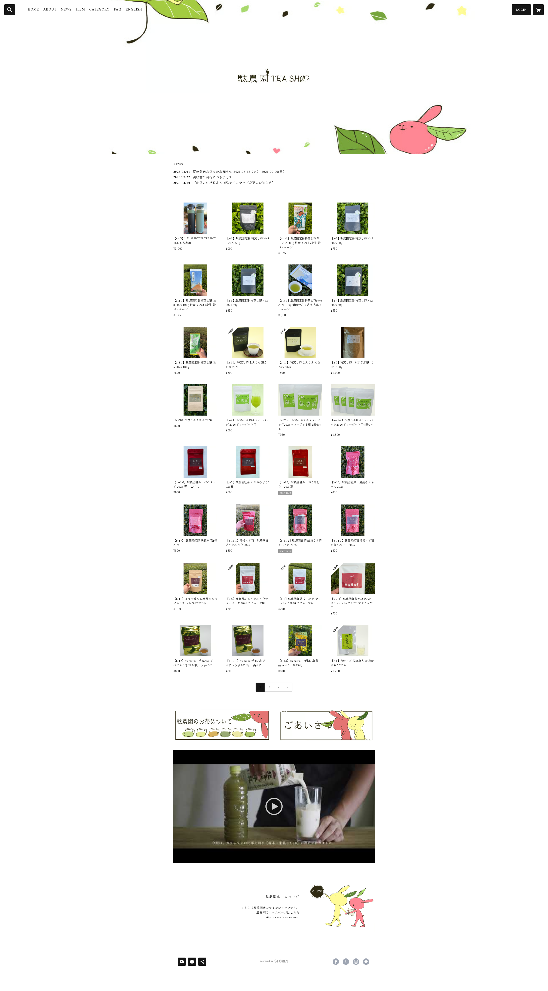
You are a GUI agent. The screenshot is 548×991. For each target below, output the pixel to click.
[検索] (9, 9)
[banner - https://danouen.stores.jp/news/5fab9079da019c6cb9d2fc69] (326, 725)
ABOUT (50, 9)
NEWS (66, 9)
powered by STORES (274, 962)
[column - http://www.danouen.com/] (340, 907)
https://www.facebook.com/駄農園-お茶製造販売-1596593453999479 (336, 961)
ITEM (80, 9)
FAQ (117, 9)
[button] (521, 9)
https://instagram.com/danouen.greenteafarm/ (356, 961)
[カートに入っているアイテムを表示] (538, 9)
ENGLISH (134, 9)
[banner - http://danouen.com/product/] (221, 725)
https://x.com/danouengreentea (346, 961)
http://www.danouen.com (366, 961)
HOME (33, 9)
